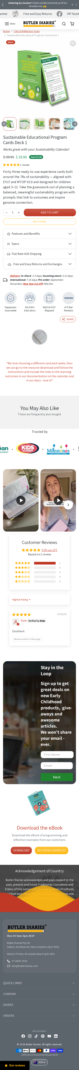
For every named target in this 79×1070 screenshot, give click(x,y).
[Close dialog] (74, 511)
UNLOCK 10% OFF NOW (21, 552)
